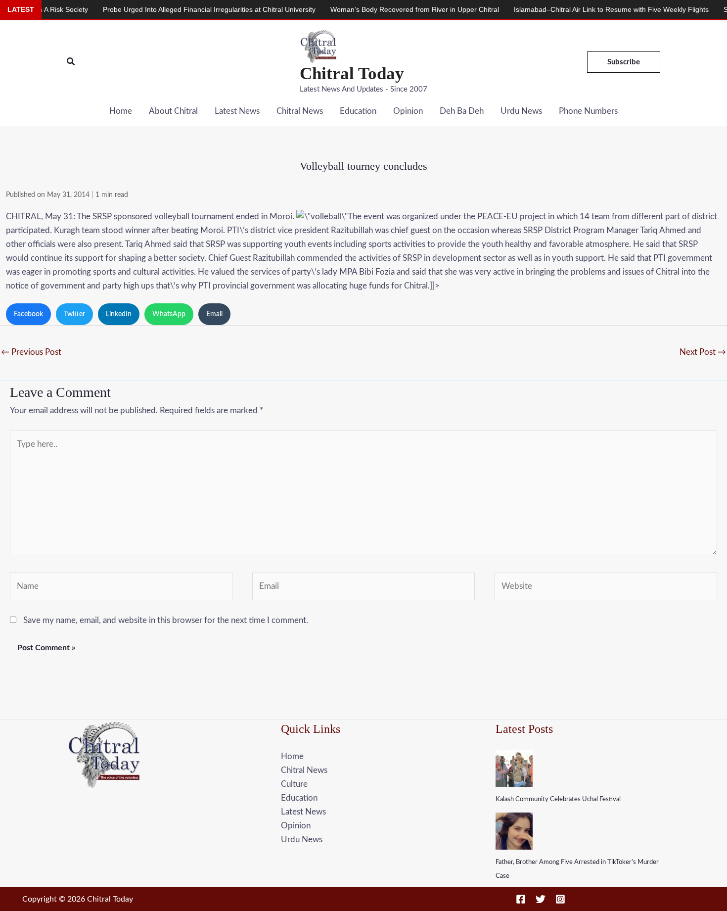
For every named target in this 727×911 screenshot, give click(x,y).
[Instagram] (560, 899)
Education (358, 111)
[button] (71, 62)
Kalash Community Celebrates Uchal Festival (558, 799)
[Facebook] (521, 899)
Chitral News (299, 111)
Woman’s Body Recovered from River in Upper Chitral (392, 9)
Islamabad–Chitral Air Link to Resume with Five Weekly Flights (588, 9)
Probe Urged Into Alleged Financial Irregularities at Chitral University (186, 9)
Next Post (703, 352)
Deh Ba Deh (462, 111)
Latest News (237, 111)
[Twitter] (540, 899)
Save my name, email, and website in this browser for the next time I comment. (165, 620)
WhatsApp (168, 314)
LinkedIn (119, 314)
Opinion (408, 111)
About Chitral (173, 111)
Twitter (74, 314)
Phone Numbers (588, 111)
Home (120, 111)
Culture (294, 784)
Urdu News (521, 111)
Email (214, 314)
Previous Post (31, 352)
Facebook (28, 314)
